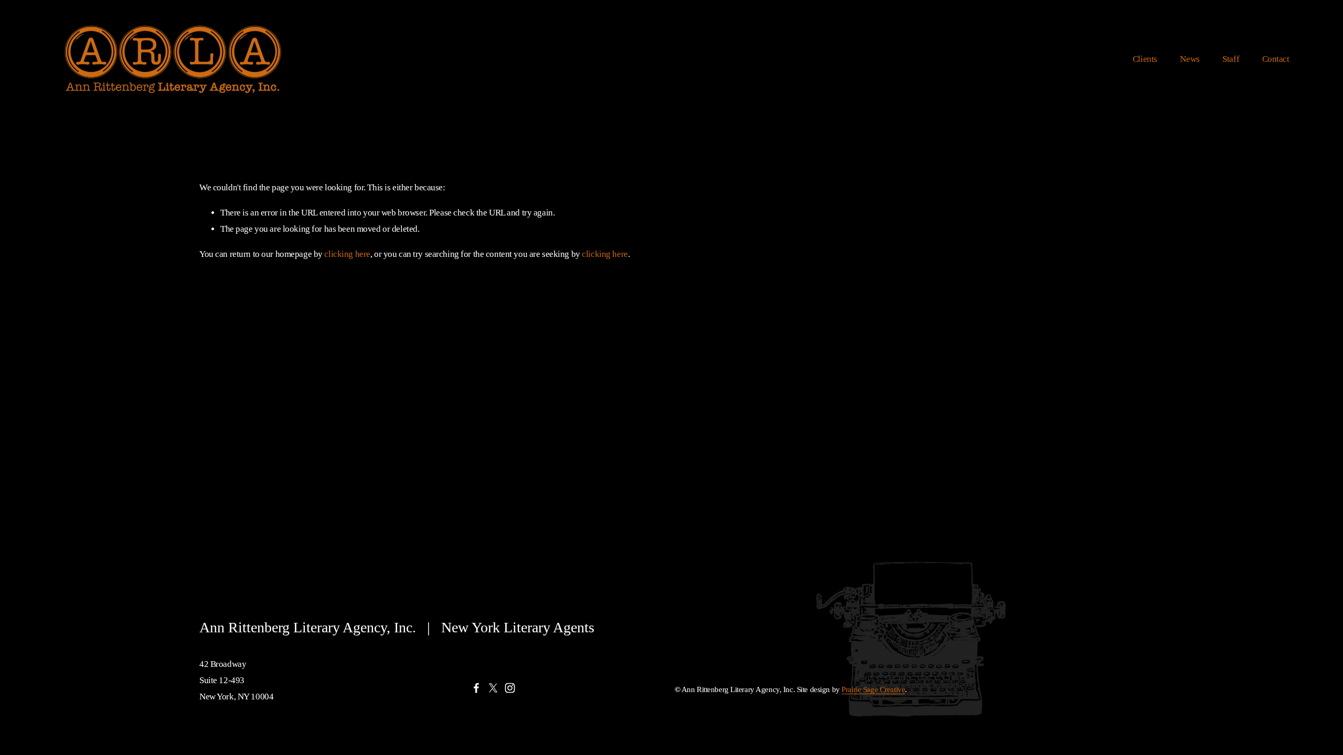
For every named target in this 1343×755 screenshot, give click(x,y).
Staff (1230, 59)
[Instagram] (510, 688)
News (1189, 59)
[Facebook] (476, 688)
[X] (493, 688)
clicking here (347, 254)
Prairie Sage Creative (873, 689)
